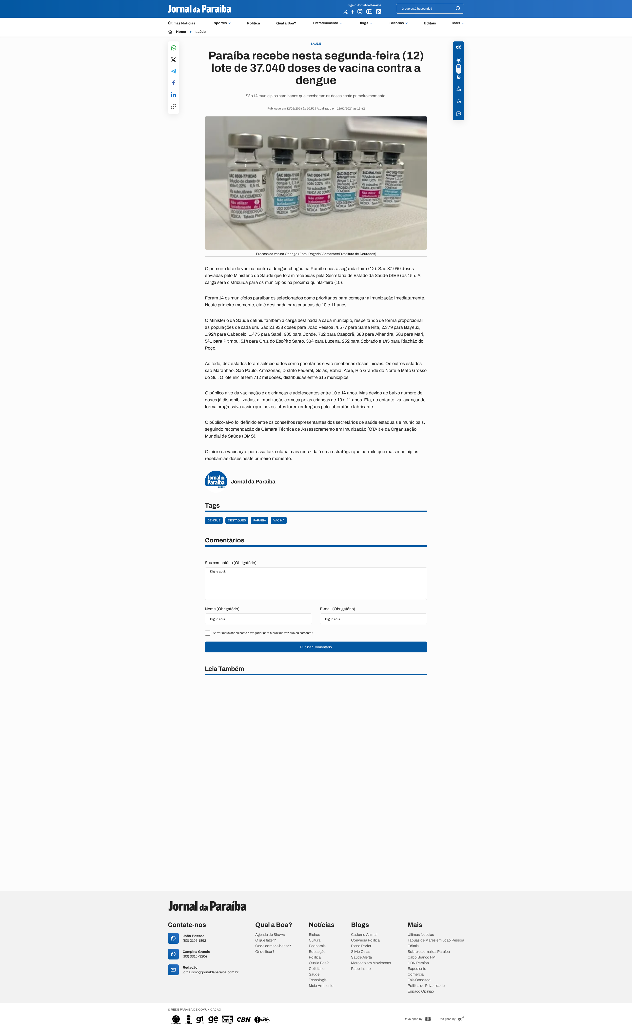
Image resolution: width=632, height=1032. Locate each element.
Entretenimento (325, 23)
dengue (213, 520)
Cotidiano (317, 969)
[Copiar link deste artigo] (173, 107)
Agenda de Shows (270, 935)
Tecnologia (318, 980)
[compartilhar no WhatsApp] (173, 48)
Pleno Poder (361, 946)
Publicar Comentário (316, 647)
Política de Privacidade (426, 986)
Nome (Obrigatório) (222, 609)
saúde (201, 32)
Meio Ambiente (321, 986)
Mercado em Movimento (371, 963)
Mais (456, 23)
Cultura (314, 940)
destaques (237, 520)
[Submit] (458, 8)
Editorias (396, 23)
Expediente (417, 969)
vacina (278, 520)
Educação (317, 952)
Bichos (314, 935)
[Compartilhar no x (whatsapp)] (173, 60)
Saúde (314, 974)
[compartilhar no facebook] (173, 83)
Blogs (363, 23)
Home (181, 32)
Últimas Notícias (181, 23)
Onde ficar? (265, 952)
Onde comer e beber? (273, 946)
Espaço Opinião (421, 991)
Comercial (416, 974)
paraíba (259, 520)
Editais (430, 23)
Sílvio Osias (360, 952)
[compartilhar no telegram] (173, 71)
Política (253, 23)
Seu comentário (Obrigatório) (231, 563)
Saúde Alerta (361, 957)
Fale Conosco (419, 980)
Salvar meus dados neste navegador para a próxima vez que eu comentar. (263, 632)
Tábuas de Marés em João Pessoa (436, 940)
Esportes (219, 23)
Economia (317, 946)
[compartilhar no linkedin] (173, 95)
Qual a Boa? (286, 23)
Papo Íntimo (361, 969)
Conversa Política (365, 940)
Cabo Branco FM (421, 957)
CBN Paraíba (418, 963)
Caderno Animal (364, 935)
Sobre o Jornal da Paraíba (429, 952)
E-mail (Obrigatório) (337, 609)
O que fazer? (265, 940)
